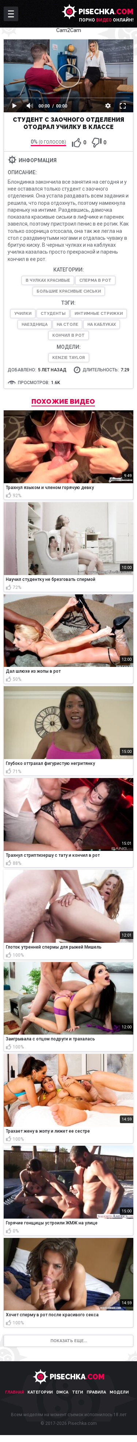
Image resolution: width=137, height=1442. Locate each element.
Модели (119, 1392)
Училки (22, 313)
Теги (77, 1392)
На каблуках (101, 324)
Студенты (53, 313)
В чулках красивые (48, 280)
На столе (67, 324)
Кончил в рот (68, 335)
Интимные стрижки (99, 313)
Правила (96, 1392)
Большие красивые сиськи (69, 291)
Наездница (34, 324)
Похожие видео (63, 401)
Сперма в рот (95, 280)
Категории (40, 1392)
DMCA (62, 1392)
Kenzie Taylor (68, 357)
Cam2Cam (68, 30)
